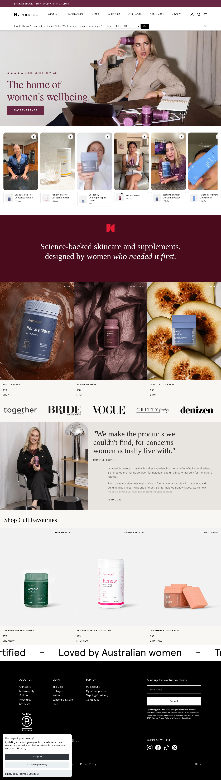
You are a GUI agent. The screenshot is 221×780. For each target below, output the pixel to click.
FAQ (55, 704)
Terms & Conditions (29, 773)
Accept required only (37, 764)
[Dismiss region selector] (205, 26)
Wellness (58, 695)
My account (93, 686)
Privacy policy (11, 773)
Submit (174, 701)
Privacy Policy (88, 764)
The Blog (58, 686)
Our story (25, 686)
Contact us (92, 699)
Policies (23, 695)
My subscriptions (96, 691)
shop (6, 394)
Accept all (37, 756)
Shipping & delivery (97, 695)
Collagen (58, 691)
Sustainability (26, 691)
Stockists (24, 704)
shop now (82, 640)
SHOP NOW (9, 640)
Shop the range (25, 110)
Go (145, 26)
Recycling (25, 699)
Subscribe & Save (63, 699)
